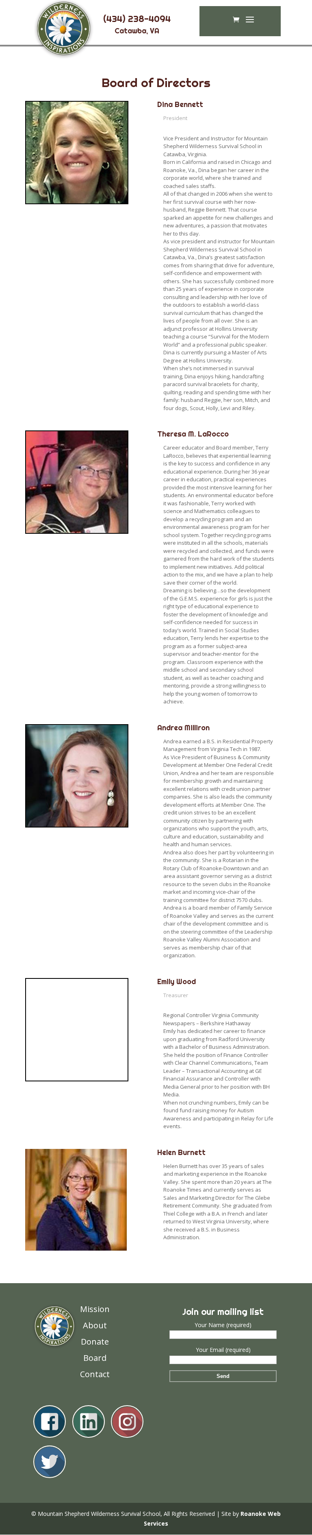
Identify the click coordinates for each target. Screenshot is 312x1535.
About (95, 1325)
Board (94, 1357)
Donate (95, 1341)
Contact (95, 1374)
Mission (95, 1309)
